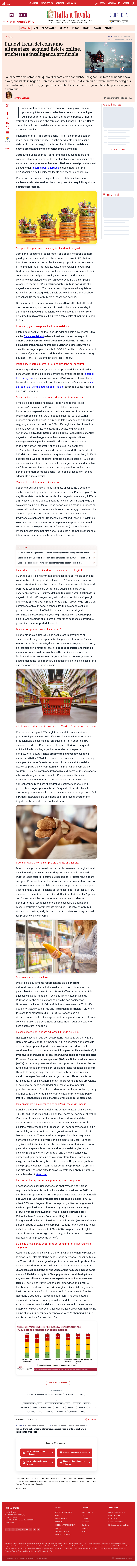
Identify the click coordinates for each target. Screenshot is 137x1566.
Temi (83, 1515)
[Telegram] (18, 22)
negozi (82, 1407)
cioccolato (59, 1407)
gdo (39, 1411)
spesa (31, 1411)
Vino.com (41, 1174)
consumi (76, 1404)
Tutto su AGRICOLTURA (38, 1394)
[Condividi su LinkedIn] (7, 122)
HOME (110, 36)
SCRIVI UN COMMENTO (58, 1383)
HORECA (75, 28)
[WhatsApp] (25, 22)
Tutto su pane (56, 1394)
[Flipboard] (29, 22)
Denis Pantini (61, 1411)
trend (86, 1404)
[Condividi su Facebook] (7, 113)
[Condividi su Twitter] (7, 118)
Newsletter (85, 1522)
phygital (71, 1407)
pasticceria (46, 1407)
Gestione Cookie (114, 1515)
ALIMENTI (109, 28)
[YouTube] (22, 22)
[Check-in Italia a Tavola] (118, 15)
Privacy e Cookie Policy (116, 1512)
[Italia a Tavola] (68, 14)
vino (68, 1404)
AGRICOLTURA (29, 1404)
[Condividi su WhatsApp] (7, 127)
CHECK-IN (64, 28)
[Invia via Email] (7, 132)
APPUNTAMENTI (49, 28)
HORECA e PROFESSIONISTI (65, 1525)
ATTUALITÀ (25, 28)
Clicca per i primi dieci (118, 149)
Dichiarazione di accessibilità (118, 1525)
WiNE (36, 28)
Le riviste (85, 1519)
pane (35, 1407)
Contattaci (85, 1528)
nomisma (48, 1411)
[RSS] (32, 22)
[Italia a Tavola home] (28, 1508)
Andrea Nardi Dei (77, 1411)
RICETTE (87, 28)
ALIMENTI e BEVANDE (63, 1535)
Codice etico (112, 1519)
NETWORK (60, 3)
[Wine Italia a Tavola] (18, 15)
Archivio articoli (87, 1512)
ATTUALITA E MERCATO (122, 36)
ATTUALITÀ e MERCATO (63, 1512)
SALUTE (97, 28)
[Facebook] (4, 22)
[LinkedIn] (11, 22)
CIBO (40, 1404)
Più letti (84, 1531)
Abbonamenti (114, 3)
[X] (7, 22)
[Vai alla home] (5, 28)
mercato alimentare (53, 1404)
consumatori (24, 1407)
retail (91, 1407)
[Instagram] (14, 22)
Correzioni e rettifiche (116, 1522)
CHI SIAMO (72, 3)
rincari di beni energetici (45, 167)
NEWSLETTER (47, 3)
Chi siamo (85, 1525)
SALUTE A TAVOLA (62, 1531)
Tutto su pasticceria (74, 1394)
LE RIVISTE (33, 3)
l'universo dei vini (34, 336)
